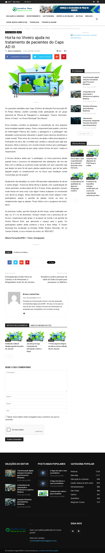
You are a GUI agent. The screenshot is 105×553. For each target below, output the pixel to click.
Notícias (79, 16)
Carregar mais (84, 133)
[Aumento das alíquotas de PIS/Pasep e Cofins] (93, 153)
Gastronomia (48, 16)
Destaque (74, 178)
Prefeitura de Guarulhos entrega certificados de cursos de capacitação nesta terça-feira (92, 188)
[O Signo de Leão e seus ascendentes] (43, 473)
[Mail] (94, 2)
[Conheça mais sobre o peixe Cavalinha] (43, 493)
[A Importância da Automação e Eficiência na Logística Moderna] (76, 94)
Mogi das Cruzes (78, 502)
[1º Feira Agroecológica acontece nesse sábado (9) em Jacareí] (57, 336)
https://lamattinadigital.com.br (32, 298)
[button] (97, 19)
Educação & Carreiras (15, 16)
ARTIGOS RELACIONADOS (17, 325)
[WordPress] (98, 2)
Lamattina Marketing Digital (48, 551)
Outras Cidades (17, 28)
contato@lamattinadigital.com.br (43, 540)
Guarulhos (90, 178)
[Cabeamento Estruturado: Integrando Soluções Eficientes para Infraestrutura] (76, 120)
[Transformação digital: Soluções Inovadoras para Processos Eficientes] (76, 79)
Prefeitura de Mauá (21, 252)
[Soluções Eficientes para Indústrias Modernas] (76, 108)
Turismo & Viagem (48, 22)
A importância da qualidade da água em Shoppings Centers (77, 186)
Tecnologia (34, 22)
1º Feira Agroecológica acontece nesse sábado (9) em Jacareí (57, 346)
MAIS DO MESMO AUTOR (41, 325)
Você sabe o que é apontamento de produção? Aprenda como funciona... (77, 163)
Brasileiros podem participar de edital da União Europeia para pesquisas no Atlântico (54, 279)
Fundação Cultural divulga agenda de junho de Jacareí (14, 346)
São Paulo (75, 490)
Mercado (89, 16)
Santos (73, 494)
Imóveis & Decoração (65, 16)
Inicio (7, 28)
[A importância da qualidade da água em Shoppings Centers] (77, 176)
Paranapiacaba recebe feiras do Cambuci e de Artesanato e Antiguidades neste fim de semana (19, 279)
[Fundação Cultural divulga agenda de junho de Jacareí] (14, 336)
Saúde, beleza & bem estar (16, 22)
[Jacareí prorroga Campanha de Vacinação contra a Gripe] (36, 336)
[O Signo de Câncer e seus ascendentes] (43, 483)
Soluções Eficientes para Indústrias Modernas (90, 108)
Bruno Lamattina (14, 51)
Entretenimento (33, 16)
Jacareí (27, 28)
